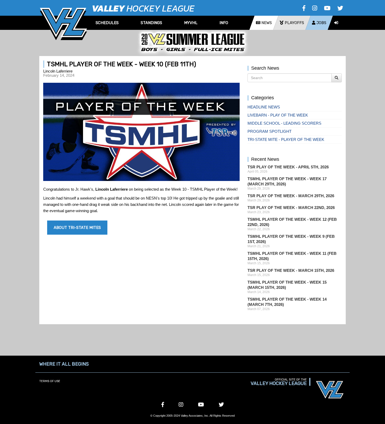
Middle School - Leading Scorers (284, 123)
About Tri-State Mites (77, 227)
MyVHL (190, 22)
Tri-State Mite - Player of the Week (286, 139)
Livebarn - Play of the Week (278, 115)
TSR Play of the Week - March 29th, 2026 (291, 196)
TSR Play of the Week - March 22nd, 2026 (291, 207)
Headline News (264, 107)
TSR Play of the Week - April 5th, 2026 (288, 167)
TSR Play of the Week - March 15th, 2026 (291, 270)
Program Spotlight (270, 131)
